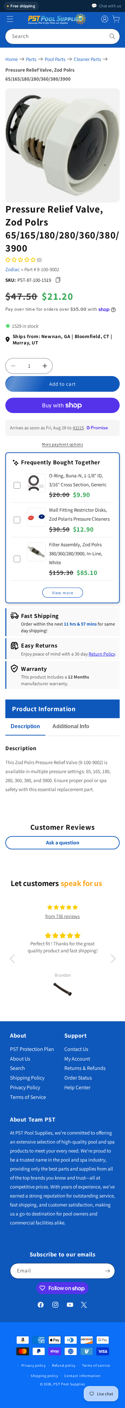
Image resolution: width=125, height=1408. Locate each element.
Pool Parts (55, 59)
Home (11, 59)
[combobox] (62, 36)
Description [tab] (25, 726)
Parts (31, 59)
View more (62, 593)
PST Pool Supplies (69, 1384)
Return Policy (102, 654)
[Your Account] (104, 19)
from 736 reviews (62, 916)
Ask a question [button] (62, 842)
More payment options (62, 444)
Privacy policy (33, 1365)
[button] (116, 19)
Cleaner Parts (87, 59)
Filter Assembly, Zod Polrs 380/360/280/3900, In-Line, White (75, 553)
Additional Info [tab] (70, 726)
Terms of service (96, 1365)
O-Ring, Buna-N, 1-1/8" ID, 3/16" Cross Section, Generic (78, 480)
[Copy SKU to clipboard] (57, 279)
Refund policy (64, 1365)
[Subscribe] (107, 1271)
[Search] (112, 36)
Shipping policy (44, 1375)
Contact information (82, 1375)
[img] (62, 907)
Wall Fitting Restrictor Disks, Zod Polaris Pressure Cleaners (79, 514)
